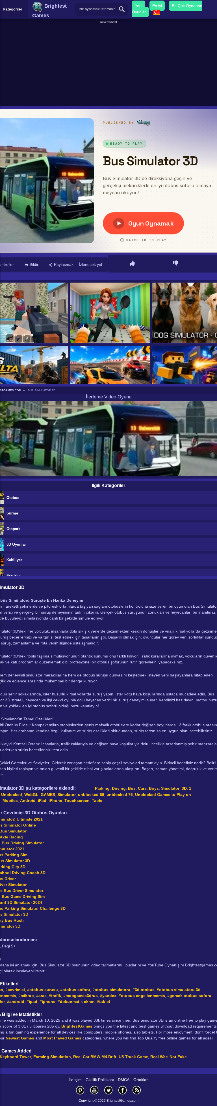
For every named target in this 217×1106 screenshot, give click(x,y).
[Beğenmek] (132, 263)
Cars (142, 788)
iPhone (55, 800)
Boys (154, 788)
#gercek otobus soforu (189, 995)
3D (184, 788)
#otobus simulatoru (111, 989)
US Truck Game (133, 1056)
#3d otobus (144, 989)
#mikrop (26, 995)
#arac (41, 995)
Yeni (138, 5)
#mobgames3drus (80, 995)
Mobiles (10, 800)
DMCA (123, 1079)
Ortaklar (140, 1079)
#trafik (55, 995)
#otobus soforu (75, 989)
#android (15, 1001)
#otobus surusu (42, 989)
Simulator (170, 788)
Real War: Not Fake (168, 1056)
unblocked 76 (120, 794)
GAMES (48, 794)
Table (97, 800)
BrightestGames (76, 1026)
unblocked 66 (91, 794)
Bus (132, 788)
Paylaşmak (63, 264)
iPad (42, 800)
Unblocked (11, 794)
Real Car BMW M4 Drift (94, 1056)
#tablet (103, 1001)
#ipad (32, 1001)
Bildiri (34, 264)
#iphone (47, 1001)
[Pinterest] (80, 1090)
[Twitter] (108, 1090)
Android (28, 800)
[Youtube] (94, 1090)
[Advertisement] (109, 64)
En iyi (157, 5)
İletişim (75, 1079)
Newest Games (20, 1038)
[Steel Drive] (110, 376)
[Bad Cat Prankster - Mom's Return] (110, 313)
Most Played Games (62, 1038)
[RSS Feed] (137, 1090)
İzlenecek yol (90, 264)
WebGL (31, 794)
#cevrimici (15, 989)
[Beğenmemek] (175, 263)
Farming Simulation (52, 1056)
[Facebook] (123, 1090)
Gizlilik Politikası (100, 1079)
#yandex (108, 995)
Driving (119, 788)
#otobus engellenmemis (142, 995)
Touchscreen (77, 800)
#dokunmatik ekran (76, 1001)
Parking (102, 788)
